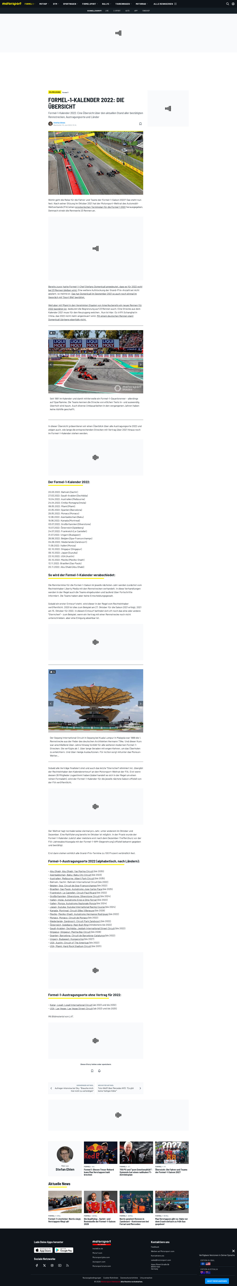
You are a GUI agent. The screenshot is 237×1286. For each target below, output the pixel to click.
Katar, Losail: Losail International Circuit (71, 1004)
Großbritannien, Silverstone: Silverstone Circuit (75, 896)
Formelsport (89, 3)
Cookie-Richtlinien (110, 1278)
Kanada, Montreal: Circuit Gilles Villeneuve (72, 910)
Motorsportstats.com (102, 1266)
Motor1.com (97, 1253)
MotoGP (43, 3)
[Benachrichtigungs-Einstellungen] (99, 1071)
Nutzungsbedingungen (92, 1278)
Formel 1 (29, 3)
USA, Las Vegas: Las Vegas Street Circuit (71, 1008)
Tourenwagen (122, 3)
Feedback (155, 1247)
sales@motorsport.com (161, 1260)
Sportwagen (69, 3)
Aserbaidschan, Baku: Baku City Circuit (70, 874)
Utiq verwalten (146, 1278)
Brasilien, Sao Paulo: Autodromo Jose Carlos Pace (76, 889)
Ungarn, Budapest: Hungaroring (67, 938)
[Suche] (227, 4)
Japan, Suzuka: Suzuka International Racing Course (77, 906)
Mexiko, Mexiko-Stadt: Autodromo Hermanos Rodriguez (79, 914)
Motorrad (141, 3)
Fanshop (146, 10)
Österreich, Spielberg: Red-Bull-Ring (69, 924)
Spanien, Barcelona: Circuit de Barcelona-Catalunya (77, 935)
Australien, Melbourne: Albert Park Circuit (72, 878)
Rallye (105, 3)
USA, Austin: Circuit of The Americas (69, 942)
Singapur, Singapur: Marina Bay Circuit (70, 931)
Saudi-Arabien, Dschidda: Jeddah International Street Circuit (82, 928)
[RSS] (67, 1265)
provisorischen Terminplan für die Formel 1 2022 (100, 206)
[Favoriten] (140, 124)
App (136, 10)
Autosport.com (99, 1261)
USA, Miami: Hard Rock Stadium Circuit (70, 946)
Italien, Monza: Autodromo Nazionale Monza (73, 903)
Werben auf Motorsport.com (162, 1251)
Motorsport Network (110, 1281)
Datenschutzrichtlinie (129, 1278)
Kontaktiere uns (157, 1255)
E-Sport (117, 10)
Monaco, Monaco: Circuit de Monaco (69, 917)
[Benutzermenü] (233, 4)
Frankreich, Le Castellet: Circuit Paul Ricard (73, 892)
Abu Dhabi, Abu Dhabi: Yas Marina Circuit (71, 871)
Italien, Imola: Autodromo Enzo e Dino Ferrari (73, 899)
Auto (127, 10)
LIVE (107, 10)
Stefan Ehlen (59, 123)
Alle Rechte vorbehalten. (132, 1281)
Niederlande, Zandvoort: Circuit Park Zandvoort (75, 921)
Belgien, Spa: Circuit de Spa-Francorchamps (73, 885)
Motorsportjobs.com (101, 1257)
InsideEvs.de (98, 1248)
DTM (55, 3)
